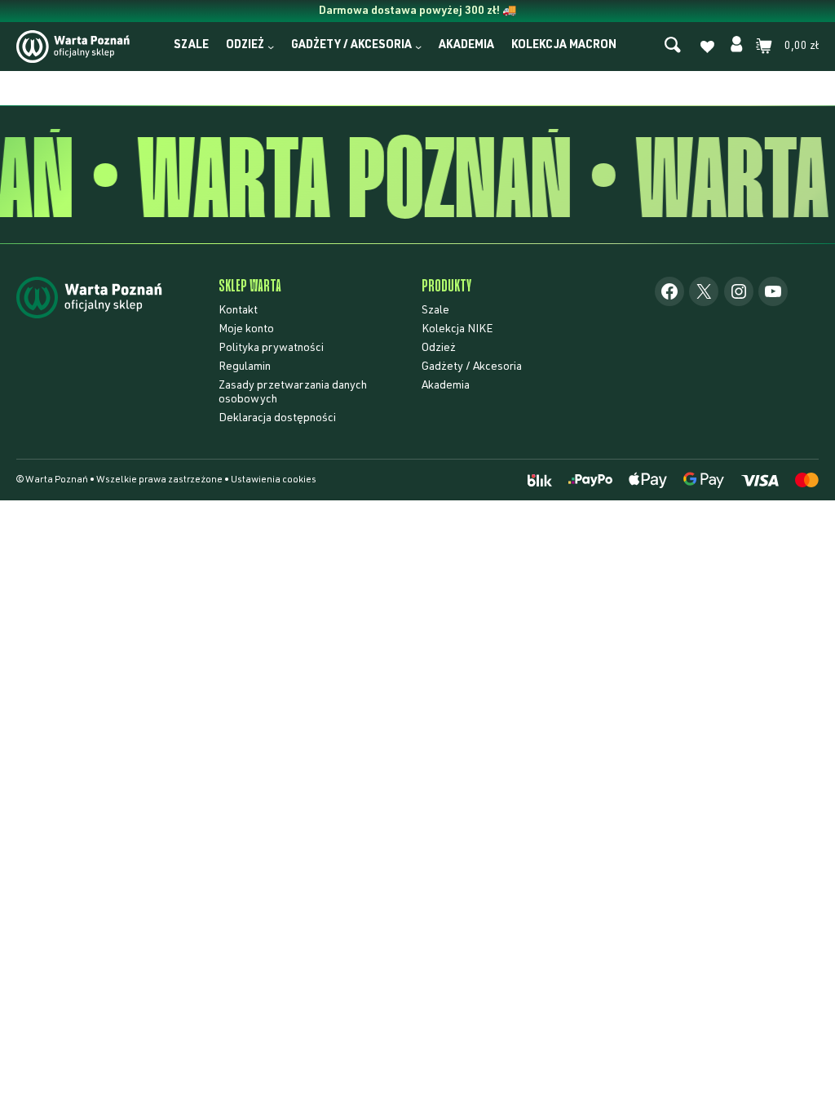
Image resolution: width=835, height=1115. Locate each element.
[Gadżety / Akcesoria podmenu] (418, 46)
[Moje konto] (736, 46)
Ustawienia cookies (273, 480)
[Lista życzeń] (707, 49)
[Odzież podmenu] (270, 46)
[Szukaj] (673, 46)
